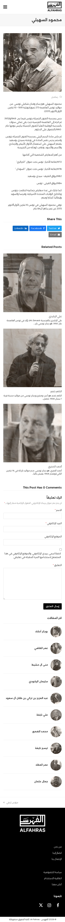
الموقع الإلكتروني (53, 536)
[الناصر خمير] (32, 357)
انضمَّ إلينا (57, 853)
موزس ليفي (12, 802)
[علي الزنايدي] (32, 282)
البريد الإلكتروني (54, 523)
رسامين (54, 97)
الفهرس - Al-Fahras (39, 919)
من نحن (58, 846)
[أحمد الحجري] (32, 432)
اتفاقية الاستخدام (53, 878)
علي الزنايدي (55, 316)
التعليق (57, 565)
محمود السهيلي (53, 103)
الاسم (58, 510)
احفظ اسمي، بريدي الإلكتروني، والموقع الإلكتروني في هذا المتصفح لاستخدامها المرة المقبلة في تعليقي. (32, 555)
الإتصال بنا (57, 859)
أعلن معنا (57, 884)
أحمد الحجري (55, 466)
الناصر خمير (56, 391)
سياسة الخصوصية (53, 872)
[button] (5, 7)
